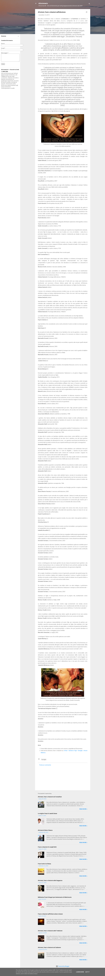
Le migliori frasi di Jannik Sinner (47, 813)
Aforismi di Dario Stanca (45, 830)
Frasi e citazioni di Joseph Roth (47, 847)
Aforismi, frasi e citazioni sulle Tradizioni (50, 930)
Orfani (65, 750)
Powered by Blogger (63, 966)
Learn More (80, 972)
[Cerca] (89, 4)
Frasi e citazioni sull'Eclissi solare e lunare (50, 914)
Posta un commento (45, 765)
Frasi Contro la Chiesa (44, 863)
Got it (87, 972)
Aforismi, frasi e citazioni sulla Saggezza (50, 880)
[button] (86, 12)
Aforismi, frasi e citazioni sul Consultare (50, 796)
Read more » (83, 809)
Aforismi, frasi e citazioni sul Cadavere (49, 947)
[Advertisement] (62, 777)
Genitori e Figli (73, 750)
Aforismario (43, 3)
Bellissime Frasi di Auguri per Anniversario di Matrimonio (55, 897)
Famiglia (80, 750)
